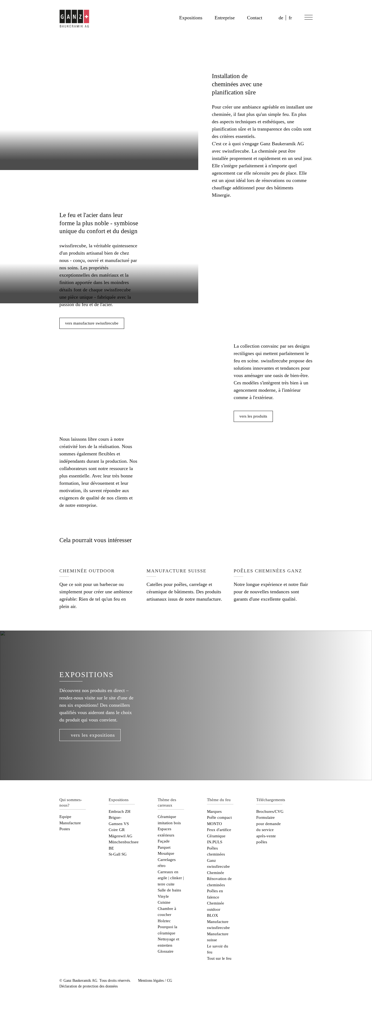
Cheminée (215, 873)
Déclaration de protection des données (88, 986)
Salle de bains (169, 890)
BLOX (212, 915)
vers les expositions (93, 735)
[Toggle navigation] (308, 18)
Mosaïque (166, 853)
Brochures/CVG (269, 811)
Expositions (190, 17)
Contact (254, 17)
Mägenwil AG (120, 836)
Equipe (65, 816)
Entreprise (225, 17)
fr (290, 17)
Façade (164, 841)
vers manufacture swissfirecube (91, 323)
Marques (214, 811)
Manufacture (70, 823)
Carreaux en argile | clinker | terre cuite (171, 878)
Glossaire (165, 951)
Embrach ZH (119, 811)
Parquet (164, 847)
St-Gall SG (118, 854)
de (281, 17)
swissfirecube (218, 866)
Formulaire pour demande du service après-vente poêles (268, 829)
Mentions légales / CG (155, 981)
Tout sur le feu (219, 958)
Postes (64, 829)
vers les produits (253, 416)
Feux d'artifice (219, 830)
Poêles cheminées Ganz (216, 854)
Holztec (164, 921)
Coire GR (117, 830)
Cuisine (164, 902)
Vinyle (163, 896)
